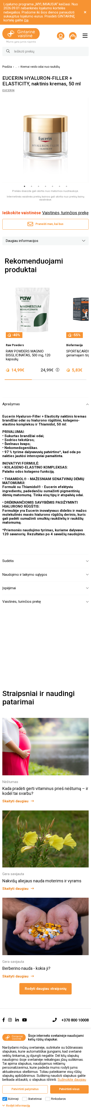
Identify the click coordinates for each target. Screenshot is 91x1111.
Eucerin (8, 90)
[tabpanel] (45, 140)
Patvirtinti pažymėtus (25, 1089)
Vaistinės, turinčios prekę (65, 213)
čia (26, 20)
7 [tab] (66, 186)
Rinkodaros (58, 1099)
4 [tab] (45, 186)
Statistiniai (35, 1099)
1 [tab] (24, 186)
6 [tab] (59, 186)
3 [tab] (38, 186)
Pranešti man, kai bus (49, 224)
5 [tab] (52, 186)
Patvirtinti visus (69, 1089)
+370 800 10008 (75, 1020)
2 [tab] (31, 186)
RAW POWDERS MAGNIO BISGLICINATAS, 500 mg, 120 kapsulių (28, 355)
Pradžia (7, 66)
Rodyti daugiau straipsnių (45, 989)
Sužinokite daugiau (72, 1080)
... (16, 66)
